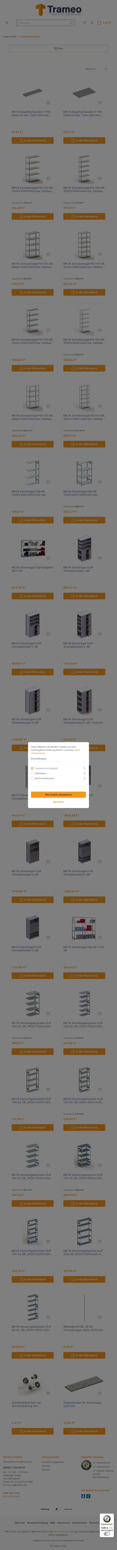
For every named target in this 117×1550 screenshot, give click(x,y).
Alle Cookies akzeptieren (58, 794)
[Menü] (112, 1515)
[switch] (107, 1534)
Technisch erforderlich (46, 768)
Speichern (58, 802)
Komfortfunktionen (44, 778)
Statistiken (40, 773)
